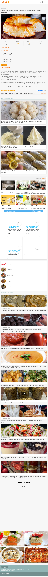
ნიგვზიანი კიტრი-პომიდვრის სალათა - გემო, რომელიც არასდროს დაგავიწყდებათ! (22, 439)
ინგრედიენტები (12, 93)
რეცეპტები (12, 560)
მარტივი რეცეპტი (31, 93)
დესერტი (6, 93)
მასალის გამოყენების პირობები (8, 570)
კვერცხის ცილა (23, 93)
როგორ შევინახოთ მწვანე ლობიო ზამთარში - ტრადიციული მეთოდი (18, 403)
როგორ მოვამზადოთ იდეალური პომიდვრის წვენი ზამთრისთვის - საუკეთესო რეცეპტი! (23, 348)
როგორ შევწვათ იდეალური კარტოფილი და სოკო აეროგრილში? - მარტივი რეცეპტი (22, 385)
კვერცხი (18, 93)
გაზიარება (40, 90)
